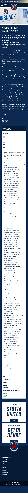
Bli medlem (5, 472)
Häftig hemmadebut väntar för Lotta (12, 201)
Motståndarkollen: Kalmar (10, 307)
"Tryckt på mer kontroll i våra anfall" (12, 252)
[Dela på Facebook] (3, 121)
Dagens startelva (8, 295)
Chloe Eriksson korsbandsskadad (11, 183)
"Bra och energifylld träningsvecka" (12, 266)
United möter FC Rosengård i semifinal (13, 349)
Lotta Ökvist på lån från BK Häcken (12, 214)
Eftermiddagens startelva (10, 327)
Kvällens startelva (8, 228)
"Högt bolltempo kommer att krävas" (12, 319)
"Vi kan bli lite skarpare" (9, 313)
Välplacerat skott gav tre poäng (11, 216)
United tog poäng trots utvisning (11, 264)
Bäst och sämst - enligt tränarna (11, 169)
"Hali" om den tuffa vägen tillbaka (11, 254)
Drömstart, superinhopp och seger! (12, 317)
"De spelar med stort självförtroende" (13, 297)
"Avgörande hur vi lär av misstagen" (12, 199)
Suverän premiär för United (10, 341)
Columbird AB (19, 484)
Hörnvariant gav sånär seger (10, 325)
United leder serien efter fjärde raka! (12, 283)
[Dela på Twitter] (6, 121)
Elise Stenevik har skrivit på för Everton (13, 212)
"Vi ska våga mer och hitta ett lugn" (12, 262)
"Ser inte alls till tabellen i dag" (11, 246)
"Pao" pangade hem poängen (11, 193)
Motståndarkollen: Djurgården (11, 222)
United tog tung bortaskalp (10, 258)
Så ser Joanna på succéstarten (11, 337)
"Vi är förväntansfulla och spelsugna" (12, 360)
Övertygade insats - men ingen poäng (12, 181)
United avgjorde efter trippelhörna (12, 293)
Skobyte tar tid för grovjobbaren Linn (12, 305)
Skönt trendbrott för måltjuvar (11, 175)
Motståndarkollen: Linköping (10, 339)
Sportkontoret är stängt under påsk (12, 331)
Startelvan (6, 250)
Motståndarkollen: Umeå (9, 179)
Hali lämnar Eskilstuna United (10, 224)
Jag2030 (4, 470)
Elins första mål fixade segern (11, 299)
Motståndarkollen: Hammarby (11, 238)
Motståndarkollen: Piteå (9, 171)
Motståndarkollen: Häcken (10, 203)
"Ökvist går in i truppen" (9, 210)
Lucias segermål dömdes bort (11, 173)
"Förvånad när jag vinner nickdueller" (12, 236)
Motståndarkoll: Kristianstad (10, 191)
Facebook (4, 459)
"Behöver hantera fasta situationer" (12, 230)
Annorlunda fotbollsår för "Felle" (11, 177)
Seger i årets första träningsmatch (12, 366)
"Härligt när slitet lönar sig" (10, 189)
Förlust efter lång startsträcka (11, 270)
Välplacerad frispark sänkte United (12, 232)
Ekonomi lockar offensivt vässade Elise (13, 220)
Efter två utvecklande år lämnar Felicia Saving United (14, 164)
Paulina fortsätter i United (10, 374)
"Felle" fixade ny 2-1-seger (10, 355)
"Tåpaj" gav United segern (10, 358)
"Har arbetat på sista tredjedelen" (12, 218)
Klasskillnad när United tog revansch (12, 248)
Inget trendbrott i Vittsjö (9, 226)
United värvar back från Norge (11, 372)
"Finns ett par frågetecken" (11, 195)
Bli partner (5, 474)
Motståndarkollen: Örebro (10, 256)
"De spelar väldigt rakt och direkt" (12, 303)
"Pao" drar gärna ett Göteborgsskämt (12, 321)
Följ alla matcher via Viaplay (10, 343)
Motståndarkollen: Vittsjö (9, 268)
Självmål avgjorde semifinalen (11, 347)
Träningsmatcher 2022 (9, 370)
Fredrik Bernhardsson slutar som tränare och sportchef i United (14, 161)
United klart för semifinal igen (11, 351)
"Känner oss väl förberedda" (10, 335)
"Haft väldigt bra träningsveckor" (11, 234)
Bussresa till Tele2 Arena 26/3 (11, 353)
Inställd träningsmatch (9, 368)
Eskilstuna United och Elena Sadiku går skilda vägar (14, 153)
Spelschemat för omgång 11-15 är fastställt (14, 315)
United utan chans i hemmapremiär (12, 333)
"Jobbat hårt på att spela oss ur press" (13, 329)
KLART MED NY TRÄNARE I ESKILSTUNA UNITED (12, 156)
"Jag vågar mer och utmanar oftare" (12, 289)
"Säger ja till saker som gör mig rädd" (12, 278)
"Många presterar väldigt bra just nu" (12, 276)
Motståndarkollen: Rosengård (11, 281)
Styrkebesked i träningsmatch (11, 240)
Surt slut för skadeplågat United (11, 197)
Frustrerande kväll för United (10, 309)
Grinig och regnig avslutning (10, 167)
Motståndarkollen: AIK (9, 291)
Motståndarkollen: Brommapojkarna (12, 323)
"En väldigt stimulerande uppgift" (11, 345)
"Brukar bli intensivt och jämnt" (11, 272)
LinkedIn (4, 463)
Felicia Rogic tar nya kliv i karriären (12, 158)
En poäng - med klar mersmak (11, 185)
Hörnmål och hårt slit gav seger (11, 285)
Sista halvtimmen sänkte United (11, 274)
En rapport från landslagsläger (11, 206)
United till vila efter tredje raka (11, 244)
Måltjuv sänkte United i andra (10, 208)
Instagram (4, 461)
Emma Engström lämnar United (11, 242)
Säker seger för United (9, 362)
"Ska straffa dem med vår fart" (11, 187)
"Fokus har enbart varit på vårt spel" (12, 287)
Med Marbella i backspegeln (10, 364)
